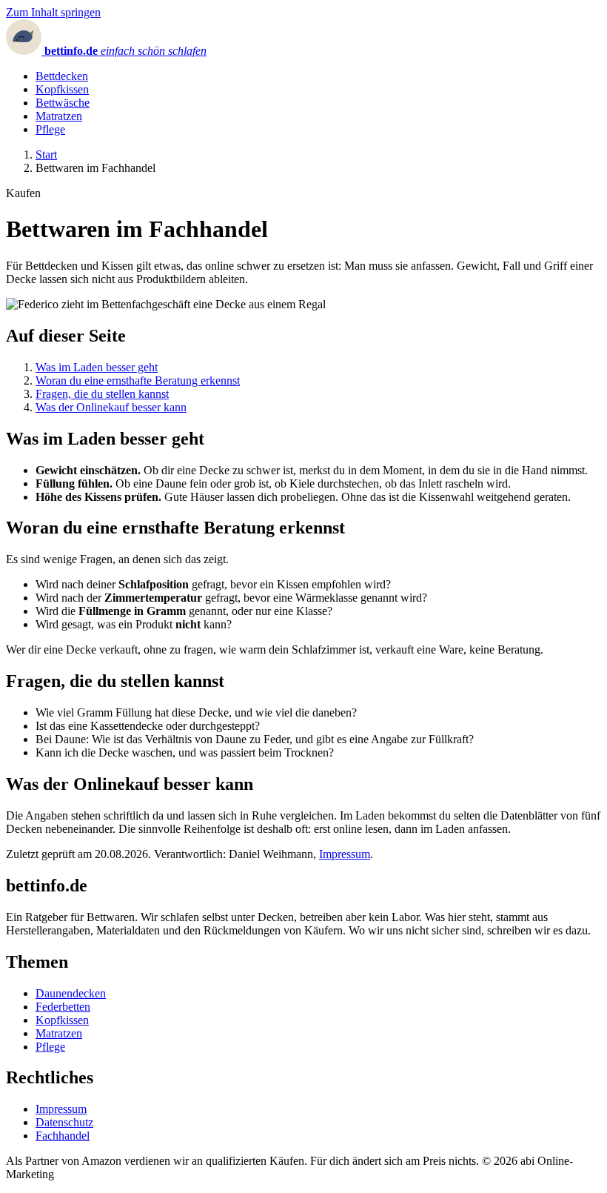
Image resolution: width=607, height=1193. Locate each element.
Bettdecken (62, 76)
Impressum (344, 854)
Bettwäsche (63, 102)
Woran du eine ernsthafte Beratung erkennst (138, 380)
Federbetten (63, 1006)
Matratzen (59, 116)
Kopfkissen (62, 89)
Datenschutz (64, 1122)
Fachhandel (63, 1135)
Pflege (50, 129)
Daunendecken (71, 993)
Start (46, 154)
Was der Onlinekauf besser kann (111, 407)
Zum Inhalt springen (53, 12)
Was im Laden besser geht (97, 367)
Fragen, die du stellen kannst (102, 394)
